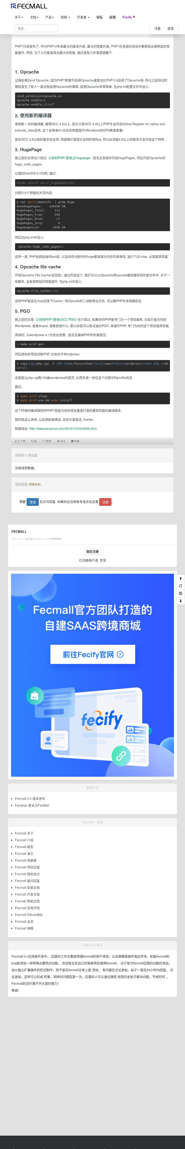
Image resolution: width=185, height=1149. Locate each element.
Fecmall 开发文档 (27, 894)
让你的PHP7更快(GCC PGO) (56, 319)
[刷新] (180, 586)
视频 (64, 17)
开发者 (82, 17)
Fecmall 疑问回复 (27, 880)
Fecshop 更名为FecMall (32, 805)
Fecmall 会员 (24, 921)
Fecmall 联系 (24, 846)
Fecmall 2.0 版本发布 (30, 798)
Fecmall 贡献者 (26, 860)
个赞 (21, 441)
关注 (63, 441)
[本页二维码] (180, 593)
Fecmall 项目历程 (27, 867)
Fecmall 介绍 (24, 840)
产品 (48, 17)
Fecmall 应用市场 (27, 907)
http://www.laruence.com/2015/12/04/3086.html (63, 428)
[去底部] (180, 601)
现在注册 (92, 551)
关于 (18, 17)
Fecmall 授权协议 (27, 874)
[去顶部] (180, 578)
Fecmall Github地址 (29, 914)
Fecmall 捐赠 (24, 928)
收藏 (76, 441)
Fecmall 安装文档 (27, 887)
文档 (33, 17)
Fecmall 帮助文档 (27, 901)
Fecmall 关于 (24, 833)
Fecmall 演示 (24, 853)
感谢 (48, 441)
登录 (170, 28)
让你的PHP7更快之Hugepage (69, 157)
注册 (157, 28)
